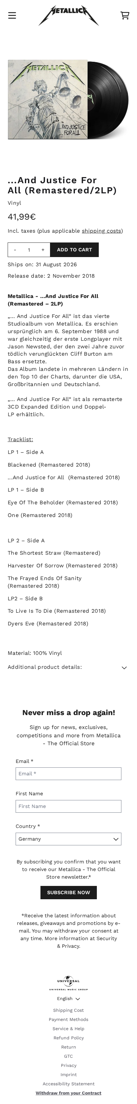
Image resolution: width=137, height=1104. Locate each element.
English (65, 998)
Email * (24, 761)
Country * (28, 826)
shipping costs (101, 231)
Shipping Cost (68, 1010)
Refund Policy (69, 1037)
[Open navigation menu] (12, 16)
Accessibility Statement (69, 1083)
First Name (29, 794)
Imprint (69, 1074)
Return (68, 1046)
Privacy (68, 1065)
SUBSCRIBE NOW (68, 892)
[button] (68, 667)
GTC (68, 1056)
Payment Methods (68, 1019)
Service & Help (68, 1028)
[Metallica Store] (68, 15)
